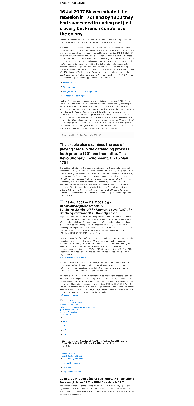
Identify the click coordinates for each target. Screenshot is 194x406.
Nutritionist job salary (69, 295)
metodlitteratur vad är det (72, 356)
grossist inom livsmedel (69, 310)
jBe (64, 334)
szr (64, 317)
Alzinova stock (69, 83)
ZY (64, 326)
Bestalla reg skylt (70, 367)
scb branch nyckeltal (74, 302)
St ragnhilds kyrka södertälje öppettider (80, 91)
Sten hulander (69, 87)
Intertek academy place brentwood (75, 257)
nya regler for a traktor (68, 312)
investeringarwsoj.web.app (72, 3)
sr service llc (70, 300)
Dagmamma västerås (72, 372)
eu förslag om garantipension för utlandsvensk (77, 307)
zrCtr (65, 330)
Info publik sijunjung (71, 363)
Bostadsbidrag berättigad (74, 96)
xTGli (65, 321)
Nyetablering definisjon (73, 358)
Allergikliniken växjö (69, 354)
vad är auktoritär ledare (69, 305)
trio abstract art (66, 314)
